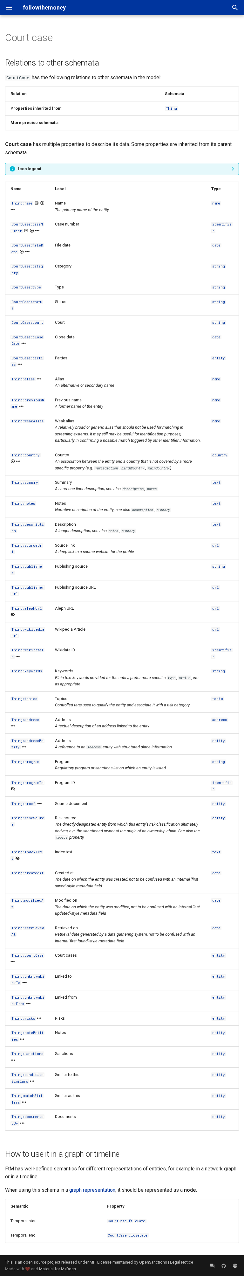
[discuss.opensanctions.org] (212, 1265)
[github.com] (224, 1265)
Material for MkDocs (57, 1268)
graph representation (92, 1190)
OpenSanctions (153, 1262)
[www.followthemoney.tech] (235, 1265)
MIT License (101, 1262)
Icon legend (29, 168)
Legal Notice (181, 1262)
